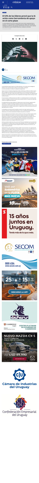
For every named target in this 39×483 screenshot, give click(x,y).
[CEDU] (19, 405)
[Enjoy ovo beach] (19, 285)
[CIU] (19, 378)
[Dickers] (19, 316)
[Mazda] (19, 347)
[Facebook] (4, 7)
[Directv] (19, 162)
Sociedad (4, 12)
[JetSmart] (19, 193)
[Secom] (19, 79)
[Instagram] (8, 7)
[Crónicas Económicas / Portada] (17, 2)
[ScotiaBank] (19, 223)
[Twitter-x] (6, 7)
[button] (13, 39)
